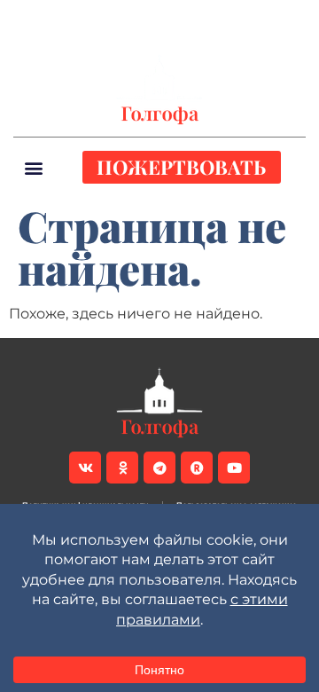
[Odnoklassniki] (97, 19)
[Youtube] (188, 19)
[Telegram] (128, 19)
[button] (291, 18)
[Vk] (67, 19)
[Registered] (158, 19)
